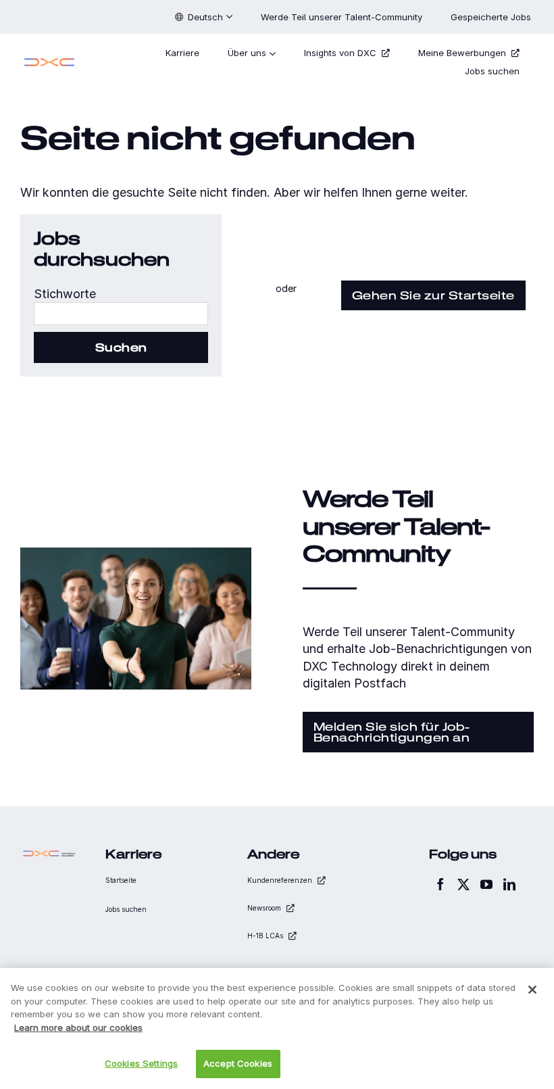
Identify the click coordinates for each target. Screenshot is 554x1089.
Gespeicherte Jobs (492, 16)
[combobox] (121, 313)
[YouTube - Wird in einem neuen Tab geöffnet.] (486, 884)
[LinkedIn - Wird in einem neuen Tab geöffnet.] (509, 884)
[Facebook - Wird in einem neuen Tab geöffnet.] (440, 884)
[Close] (532, 990)
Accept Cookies (237, 1063)
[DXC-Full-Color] (49, 60)
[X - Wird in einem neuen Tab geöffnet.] (463, 884)
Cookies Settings (141, 1063)
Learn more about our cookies (78, 1027)
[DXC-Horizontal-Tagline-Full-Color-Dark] (49, 853)
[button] (203, 17)
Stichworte (65, 294)
